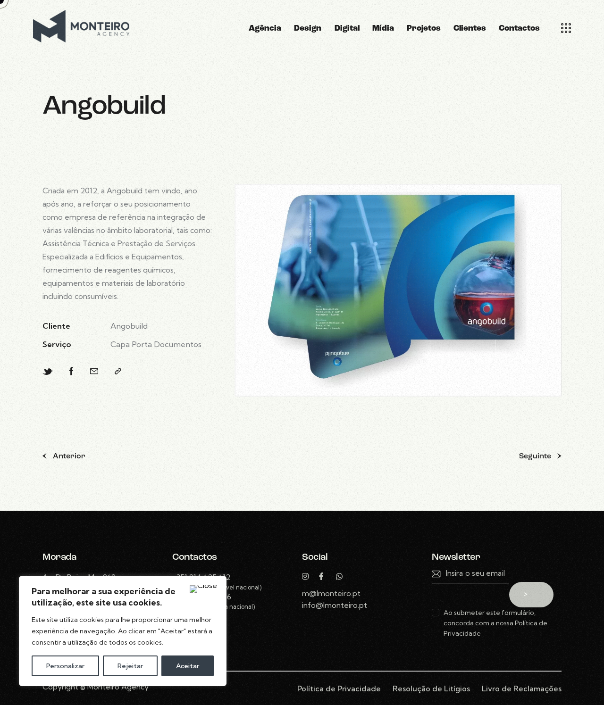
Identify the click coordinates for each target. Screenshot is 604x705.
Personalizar (65, 666)
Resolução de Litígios (431, 688)
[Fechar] (203, 589)
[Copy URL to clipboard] (118, 371)
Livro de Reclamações (522, 688)
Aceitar (187, 666)
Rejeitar (130, 666)
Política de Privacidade (339, 688)
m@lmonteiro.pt (331, 593)
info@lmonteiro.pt (334, 605)
